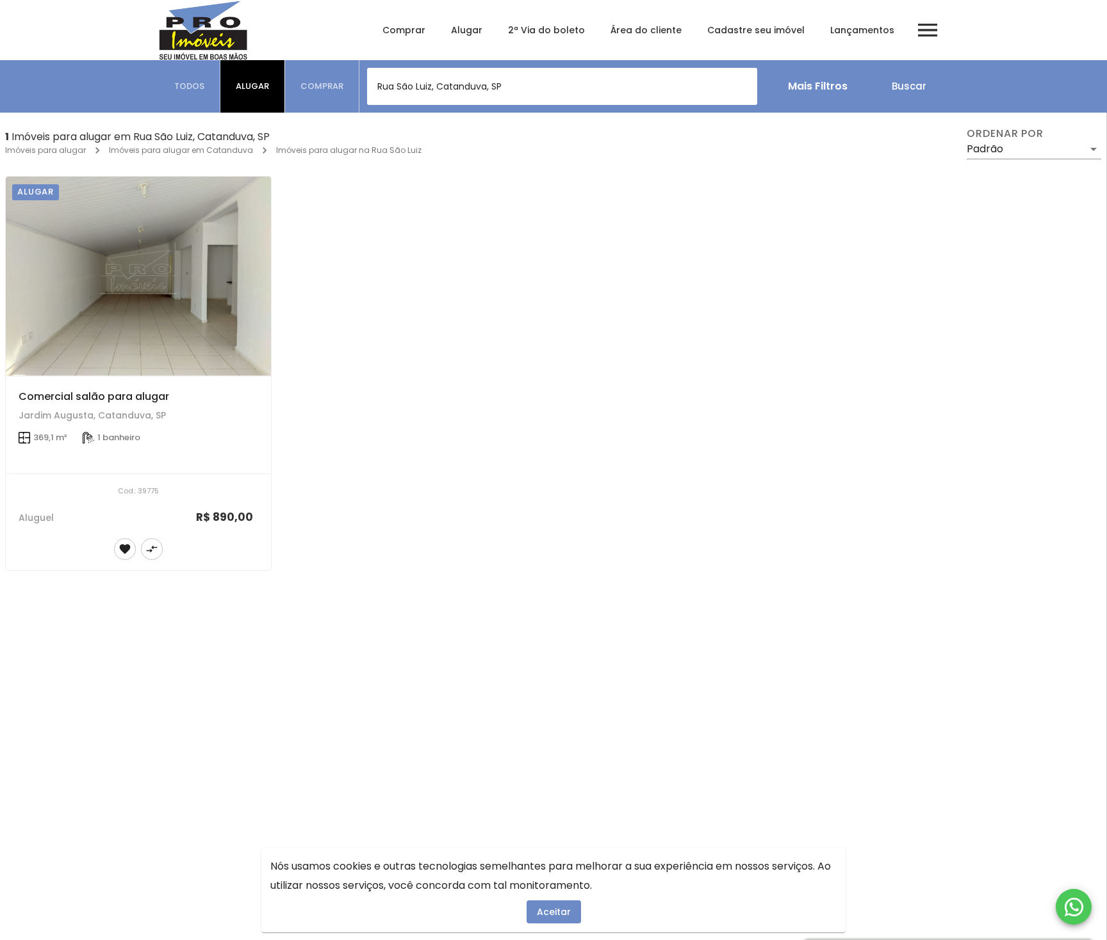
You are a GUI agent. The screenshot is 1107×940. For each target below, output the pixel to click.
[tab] (189, 86)
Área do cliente (646, 30)
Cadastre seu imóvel (756, 30)
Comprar (403, 30)
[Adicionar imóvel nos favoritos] (125, 549)
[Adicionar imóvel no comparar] (152, 549)
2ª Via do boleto (546, 30)
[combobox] (562, 86)
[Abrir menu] (927, 30)
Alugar (466, 30)
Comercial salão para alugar (94, 396)
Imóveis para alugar (45, 150)
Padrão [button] (985, 148)
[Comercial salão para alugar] (138, 276)
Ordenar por (1005, 134)
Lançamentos (862, 30)
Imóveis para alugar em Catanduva (181, 150)
